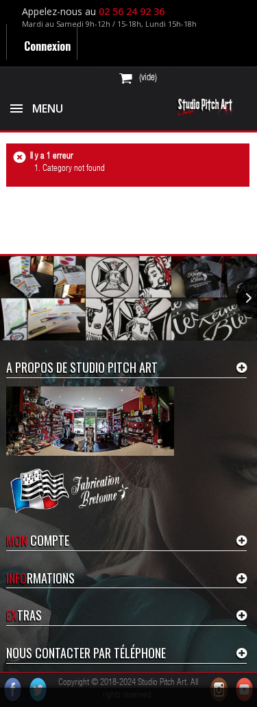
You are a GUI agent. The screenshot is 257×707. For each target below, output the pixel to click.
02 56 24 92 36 (131, 11)
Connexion (46, 46)
